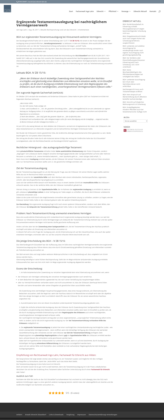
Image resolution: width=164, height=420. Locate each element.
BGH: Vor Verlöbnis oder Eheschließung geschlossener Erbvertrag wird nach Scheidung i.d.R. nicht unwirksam (134, 62)
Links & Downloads (56, 415)
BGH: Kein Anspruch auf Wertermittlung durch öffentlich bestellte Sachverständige (135, 96)
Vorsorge (125, 11)
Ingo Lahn (23, 30)
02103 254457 (22, 2)
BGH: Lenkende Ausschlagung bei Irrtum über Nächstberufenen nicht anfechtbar (134, 83)
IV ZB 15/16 (74, 41)
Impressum (81, 415)
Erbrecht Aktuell (140, 11)
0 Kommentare (83, 30)
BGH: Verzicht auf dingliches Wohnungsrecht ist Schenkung (134, 103)
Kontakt (153, 11)
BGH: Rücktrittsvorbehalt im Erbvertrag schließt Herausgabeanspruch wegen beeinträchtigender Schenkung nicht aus (134, 28)
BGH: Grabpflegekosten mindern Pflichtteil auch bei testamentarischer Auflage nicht (135, 109)
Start (71, 11)
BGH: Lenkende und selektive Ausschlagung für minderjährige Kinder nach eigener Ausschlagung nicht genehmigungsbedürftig (133, 50)
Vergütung (70, 415)
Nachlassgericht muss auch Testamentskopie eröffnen (133, 90)
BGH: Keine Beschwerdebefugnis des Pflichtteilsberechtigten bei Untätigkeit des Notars (133, 73)
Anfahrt (19, 415)
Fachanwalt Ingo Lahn (85, 11)
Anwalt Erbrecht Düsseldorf (35, 415)
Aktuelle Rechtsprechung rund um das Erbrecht (58, 30)
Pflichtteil (112, 11)
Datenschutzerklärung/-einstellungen (103, 415)
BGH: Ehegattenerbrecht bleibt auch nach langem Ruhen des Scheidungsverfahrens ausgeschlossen (134, 39)
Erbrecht (100, 11)
